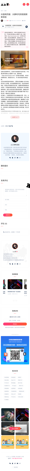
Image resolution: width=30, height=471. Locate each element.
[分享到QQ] (9, 126)
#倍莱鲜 (19, 394)
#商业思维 (6, 380)
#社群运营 (13, 377)
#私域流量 (6, 377)
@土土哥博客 (15, 428)
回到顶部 (16, 467)
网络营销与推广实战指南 (14, 291)
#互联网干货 (7, 385)
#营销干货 (20, 380)
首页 (2, 10)
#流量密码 (6, 394)
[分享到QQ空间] (6, 126)
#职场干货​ (21, 385)
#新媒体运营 (21, 391)
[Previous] (14, 301)
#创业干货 (13, 380)
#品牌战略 (20, 388)
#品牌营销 (13, 388)
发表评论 (8, 215)
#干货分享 (6, 382)
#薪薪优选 (6, 396)
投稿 (5, 10)
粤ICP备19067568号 (17, 458)
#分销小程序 (20, 396)
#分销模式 (6, 399)
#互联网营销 (13, 391)
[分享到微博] (8, 126)
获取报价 (15, 324)
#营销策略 (6, 388)
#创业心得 (13, 394)
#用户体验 (20, 382)
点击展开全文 (15, 117)
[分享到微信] (12, 126)
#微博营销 (6, 391)
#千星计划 (13, 396)
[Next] (16, 301)
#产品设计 (14, 385)
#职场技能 (13, 382)
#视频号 (19, 377)
